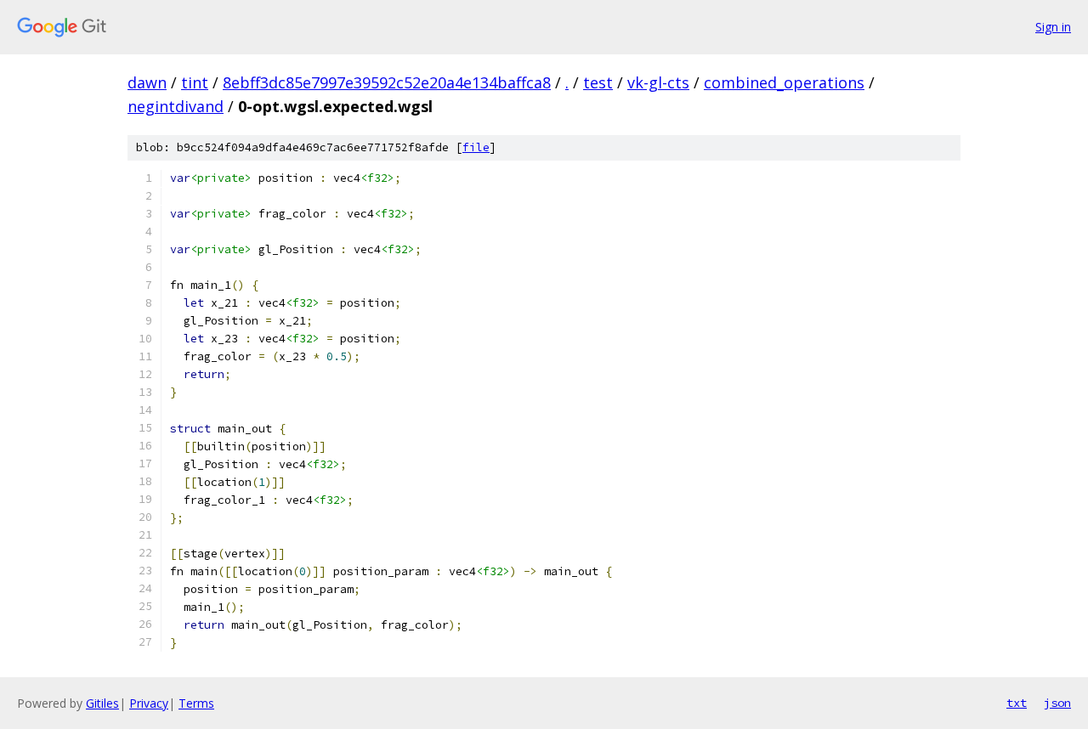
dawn (147, 82)
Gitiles (102, 703)
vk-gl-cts (658, 82)
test (598, 82)
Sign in (1053, 27)
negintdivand (176, 106)
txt (1016, 702)
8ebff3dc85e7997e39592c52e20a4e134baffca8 (387, 82)
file (476, 147)
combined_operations (784, 82)
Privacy (148, 703)
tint (194, 82)
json (1057, 702)
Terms (196, 703)
